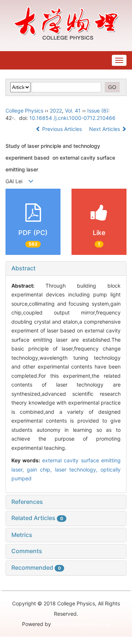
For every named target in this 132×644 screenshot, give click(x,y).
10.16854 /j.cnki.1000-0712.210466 (72, 118)
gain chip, (41, 469)
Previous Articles (62, 129)
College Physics (24, 110)
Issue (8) (97, 110)
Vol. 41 (73, 110)
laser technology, (77, 469)
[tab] (66, 268)
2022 (56, 110)
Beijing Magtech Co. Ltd (81, 624)
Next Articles (105, 129)
